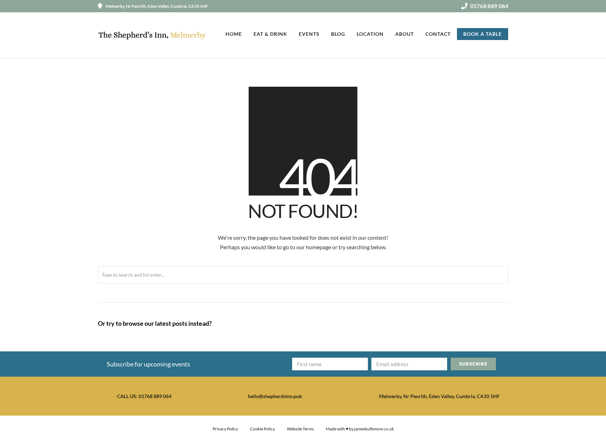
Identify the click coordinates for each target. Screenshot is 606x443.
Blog (338, 34)
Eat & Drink (270, 34)
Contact (438, 34)
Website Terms (300, 428)
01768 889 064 (489, 5)
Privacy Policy (225, 428)
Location (370, 34)
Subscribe (473, 364)
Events (309, 34)
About (404, 34)
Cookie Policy (262, 428)
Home (233, 34)
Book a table (482, 34)
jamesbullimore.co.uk (374, 428)
